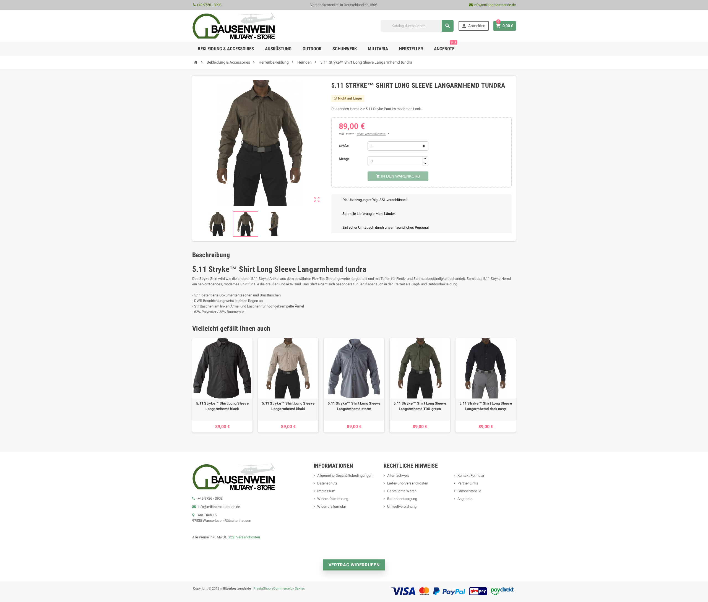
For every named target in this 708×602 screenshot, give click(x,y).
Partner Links (467, 483)
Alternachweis (398, 475)
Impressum (326, 491)
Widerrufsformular (331, 506)
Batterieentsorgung (402, 499)
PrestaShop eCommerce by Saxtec (279, 588)
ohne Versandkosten (371, 134)
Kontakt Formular (470, 475)
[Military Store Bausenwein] (233, 26)
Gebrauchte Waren (402, 491)
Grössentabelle (469, 491)
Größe (344, 146)
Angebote (445, 46)
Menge (344, 159)
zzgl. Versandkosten (244, 537)
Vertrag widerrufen (354, 564)
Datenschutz (327, 483)
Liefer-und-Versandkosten (407, 483)
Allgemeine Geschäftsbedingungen (344, 475)
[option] (222, 385)
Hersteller (411, 48)
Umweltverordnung (402, 506)
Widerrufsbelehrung (332, 499)
